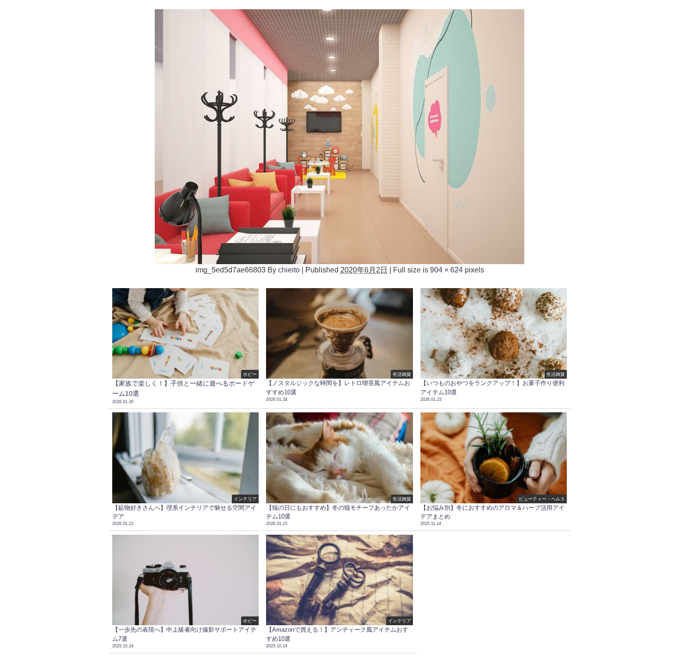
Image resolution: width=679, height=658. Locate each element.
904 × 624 (446, 269)
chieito (289, 269)
